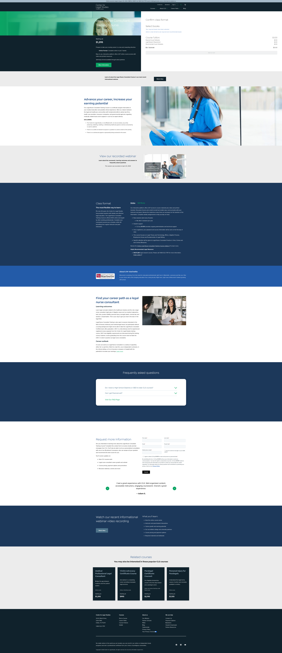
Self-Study (141, 203)
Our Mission (145, 618)
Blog (184, 8)
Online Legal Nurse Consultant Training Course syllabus (153, 246)
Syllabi (121, 625)
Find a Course (123, 618)
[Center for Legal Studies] (103, 6)
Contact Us (169, 618)
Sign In (173, 4)
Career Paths (174, 8)
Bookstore (168, 623)
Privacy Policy (146, 629)
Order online (137, 255)
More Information (104, 65)
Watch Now (160, 79)
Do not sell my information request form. (134, 649)
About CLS (163, 8)
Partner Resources (171, 627)
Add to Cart (211, 53)
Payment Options (170, 620)
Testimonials (145, 627)
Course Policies (123, 623)
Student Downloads (171, 625)
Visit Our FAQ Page (112, 400)
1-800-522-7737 (100, 626)
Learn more (119, 351)
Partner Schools (146, 620)
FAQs (143, 623)
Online (132, 203)
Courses (152, 8)
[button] (107, 488)
